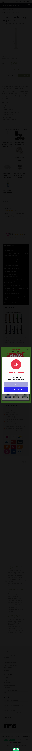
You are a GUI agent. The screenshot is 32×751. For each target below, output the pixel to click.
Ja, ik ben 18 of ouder (16, 389)
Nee (16, 384)
